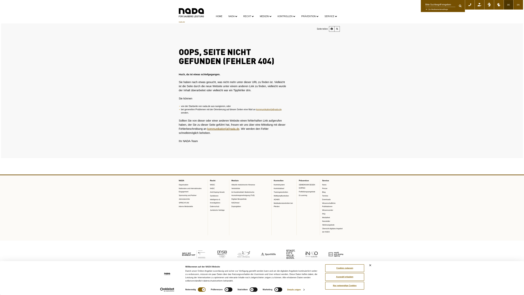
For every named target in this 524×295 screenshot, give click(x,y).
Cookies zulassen (344, 268)
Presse (324, 188)
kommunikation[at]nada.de (269, 109)
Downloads (326, 199)
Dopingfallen (236, 206)
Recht (247, 16)
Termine (325, 196)
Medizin (264, 16)
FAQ (323, 214)
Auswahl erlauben (344, 277)
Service (329, 16)
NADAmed (235, 203)
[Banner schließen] (370, 265)
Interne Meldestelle (186, 206)
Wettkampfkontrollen (281, 196)
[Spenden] (479, 5)
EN (518, 5)
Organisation (183, 185)
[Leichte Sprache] (489, 5)
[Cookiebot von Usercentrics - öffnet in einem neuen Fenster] (167, 290)
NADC (212, 188)
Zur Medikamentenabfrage (438, 9)
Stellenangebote (328, 225)
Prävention (308, 16)
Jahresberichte (184, 199)
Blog (324, 192)
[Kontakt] (470, 5)
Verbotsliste (235, 188)
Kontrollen (285, 16)
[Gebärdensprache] (499, 5)
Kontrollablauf (279, 188)
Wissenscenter (327, 210)
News (324, 185)
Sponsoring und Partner (187, 195)
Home (219, 16)
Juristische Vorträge (217, 210)
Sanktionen (214, 196)
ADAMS (277, 199)
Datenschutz (214, 206)
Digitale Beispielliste (239, 199)
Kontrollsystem (279, 185)
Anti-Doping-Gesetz (217, 192)
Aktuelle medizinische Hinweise (243, 185)
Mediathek (326, 218)
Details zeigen (294, 289)
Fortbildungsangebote (307, 192)
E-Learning (303, 195)
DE (508, 5)
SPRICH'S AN (184, 203)
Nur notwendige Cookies (345, 285)
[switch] (228, 289)
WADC (212, 185)
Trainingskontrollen (281, 192)
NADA (231, 16)
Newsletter (326, 221)
